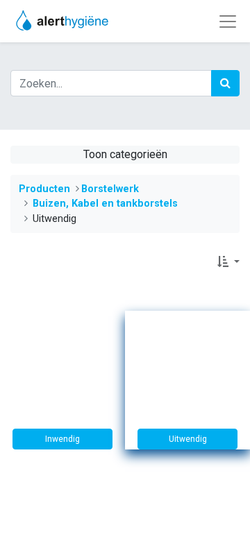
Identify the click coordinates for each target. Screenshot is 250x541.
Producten (44, 189)
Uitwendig (188, 439)
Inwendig (62, 439)
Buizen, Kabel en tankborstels (105, 203)
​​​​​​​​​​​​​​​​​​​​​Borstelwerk (110, 189)
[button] (228, 262)
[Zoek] (225, 83)
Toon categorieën (125, 154)
